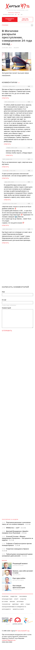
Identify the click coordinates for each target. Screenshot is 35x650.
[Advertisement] (17, 265)
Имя (3, 292)
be (16, 14)
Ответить (5, 98)
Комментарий (6, 308)
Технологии (6, 604)
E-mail (4, 300)
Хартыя (17, 6)
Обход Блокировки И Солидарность (14, 606)
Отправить (7, 330)
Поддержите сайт (9, 19)
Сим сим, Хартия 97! (25, 19)
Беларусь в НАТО (18, 609)
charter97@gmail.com (9, 640)
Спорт (16, 599)
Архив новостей (8, 14)
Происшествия (7, 599)
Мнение (4, 560)
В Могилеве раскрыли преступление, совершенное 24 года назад (17, 37)
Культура (23, 599)
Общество (13, 596)
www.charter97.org (23, 631)
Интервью (20, 601)
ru (18, 14)
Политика (5, 596)
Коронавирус (6, 609)
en (21, 14)
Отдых (28, 604)
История (5, 601)
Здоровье (15, 604)
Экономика (23, 596)
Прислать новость (14, 12)
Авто (22, 604)
